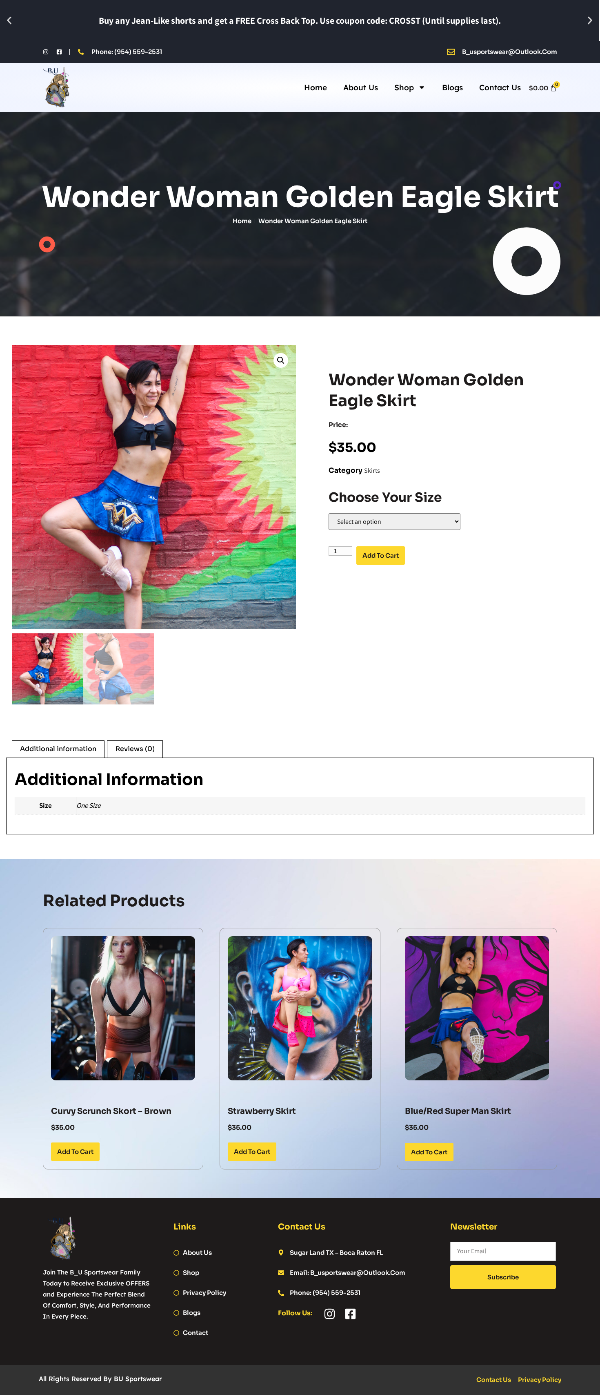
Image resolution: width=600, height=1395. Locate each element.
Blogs (452, 87)
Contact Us (500, 87)
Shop (404, 87)
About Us (360, 87)
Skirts (372, 470)
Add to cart (380, 555)
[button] (9, 21)
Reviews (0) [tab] (135, 748)
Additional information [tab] (58, 748)
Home (315, 87)
